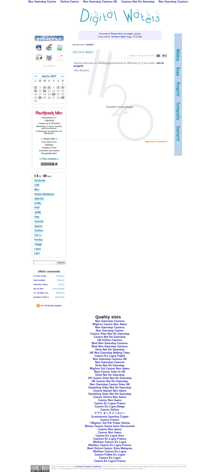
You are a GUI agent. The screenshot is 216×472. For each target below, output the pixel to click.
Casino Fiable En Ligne (109, 454)
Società (38, 221)
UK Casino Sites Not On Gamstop (110, 378)
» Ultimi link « (49, 138)
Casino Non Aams (110, 400)
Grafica (38, 230)
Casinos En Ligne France (109, 438)
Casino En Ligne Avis (110, 435)
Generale (39, 180)
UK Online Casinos (109, 340)
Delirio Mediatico (44, 194)
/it (40, 176)
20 (53, 94)
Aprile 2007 (49, 76)
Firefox (38, 239)
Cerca (61, 262)
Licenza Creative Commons (89, 466)
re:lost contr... (41, 276)
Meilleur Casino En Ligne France (109, 445)
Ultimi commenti (49, 271)
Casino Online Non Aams (109, 397)
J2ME (37, 212)
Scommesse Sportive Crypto (109, 416)
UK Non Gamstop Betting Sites (110, 352)
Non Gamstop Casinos (109, 321)
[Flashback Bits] (49, 113)
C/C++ (38, 235)
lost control (39, 280)
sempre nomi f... (42, 297)
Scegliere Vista (49, 148)
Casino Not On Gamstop (110, 336)
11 (44, 90)
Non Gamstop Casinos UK (110, 359)
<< (36, 76)
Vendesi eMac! (118, 36)
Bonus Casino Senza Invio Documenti (110, 426)
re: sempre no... (42, 293)
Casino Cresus (109, 419)
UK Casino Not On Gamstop (110, 381)
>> (62, 76)
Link (36, 184)
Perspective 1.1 (49, 118)
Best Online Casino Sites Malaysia (109, 448)
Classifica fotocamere (49, 151)
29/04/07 (90, 45)
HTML (37, 203)
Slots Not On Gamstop (109, 349)
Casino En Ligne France (110, 403)
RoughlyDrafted (49, 153)
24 (40, 97)
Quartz (38, 226)
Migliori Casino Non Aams (110, 324)
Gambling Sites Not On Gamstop (109, 387)
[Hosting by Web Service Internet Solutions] (49, 163)
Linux (37, 248)
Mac (36, 189)
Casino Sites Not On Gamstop (109, 333)
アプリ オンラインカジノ (109, 413)
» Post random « (49, 158)
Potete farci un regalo (122, 33)
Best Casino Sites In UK (109, 371)
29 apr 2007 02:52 (146, 56)
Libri (37, 253)
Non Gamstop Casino (110, 330)
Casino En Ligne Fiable (109, 355)
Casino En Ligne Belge (110, 406)
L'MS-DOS (49, 121)
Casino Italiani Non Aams (109, 390)
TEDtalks (49, 145)
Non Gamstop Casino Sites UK (110, 384)
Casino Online (109, 409)
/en (49, 176)
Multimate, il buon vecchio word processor (49, 127)
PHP (37, 207)
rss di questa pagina (51, 305)
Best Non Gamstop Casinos (110, 343)
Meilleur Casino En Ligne (109, 442)
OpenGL (39, 198)
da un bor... (39, 288)
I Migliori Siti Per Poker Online (110, 423)
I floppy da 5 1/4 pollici (49, 123)
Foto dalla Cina (49, 142)
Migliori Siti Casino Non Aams (110, 368)
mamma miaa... (41, 284)
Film (36, 216)
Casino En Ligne (110, 457)
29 (62, 97)
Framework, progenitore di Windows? (49, 132)
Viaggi (38, 244)
